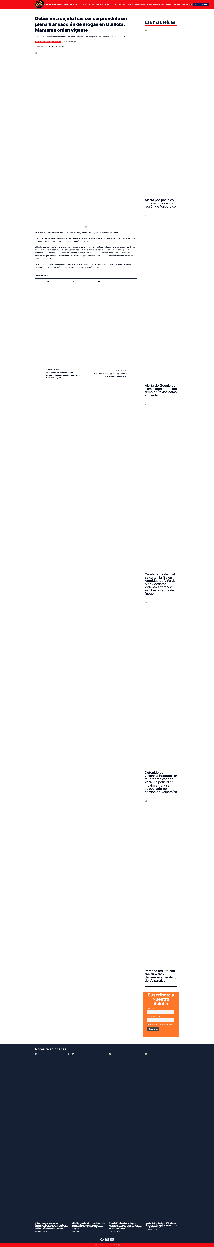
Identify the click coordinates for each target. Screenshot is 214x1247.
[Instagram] (112, 1239)
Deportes (130, 4)
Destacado (84, 4)
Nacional (122, 4)
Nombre (150, 1008)
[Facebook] (48, 281)
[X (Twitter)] (73, 281)
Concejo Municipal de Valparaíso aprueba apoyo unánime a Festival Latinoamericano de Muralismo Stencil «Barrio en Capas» (125, 1226)
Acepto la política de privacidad (162, 1024)
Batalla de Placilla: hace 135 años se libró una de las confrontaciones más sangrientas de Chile (161, 1225)
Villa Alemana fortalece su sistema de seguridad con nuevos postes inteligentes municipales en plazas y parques (88, 1226)
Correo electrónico (154, 1016)
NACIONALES (202, 4)
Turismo (107, 4)
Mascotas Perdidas (168, 4)
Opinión (149, 4)
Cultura (114, 4)
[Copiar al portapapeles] (124, 281)
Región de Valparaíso (54, 4)
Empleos (156, 4)
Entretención (140, 4)
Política (99, 4)
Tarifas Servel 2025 (71, 4)
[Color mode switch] (190, 4)
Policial (92, 4)
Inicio (43, 4)
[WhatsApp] (99, 281)
